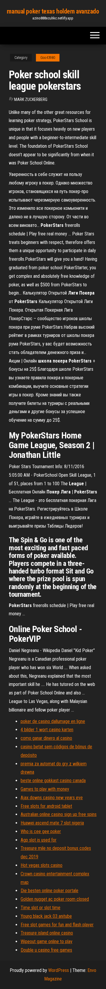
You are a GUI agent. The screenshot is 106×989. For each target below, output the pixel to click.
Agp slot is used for (39, 840)
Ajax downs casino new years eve (52, 797)
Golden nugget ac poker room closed (55, 899)
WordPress (58, 970)
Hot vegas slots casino (41, 865)
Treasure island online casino (47, 933)
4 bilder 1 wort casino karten (47, 729)
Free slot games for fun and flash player (57, 925)
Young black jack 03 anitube (46, 916)
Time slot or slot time (40, 907)
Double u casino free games (46, 950)
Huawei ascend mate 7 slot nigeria (52, 823)
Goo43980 (47, 58)
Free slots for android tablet (46, 806)
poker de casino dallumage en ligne (53, 721)
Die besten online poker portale (49, 890)
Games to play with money (45, 789)
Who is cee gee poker (41, 831)
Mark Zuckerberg (30, 99)
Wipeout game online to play (46, 941)
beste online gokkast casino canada (53, 780)
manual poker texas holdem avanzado (53, 11)
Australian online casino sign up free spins (59, 814)
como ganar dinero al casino (46, 738)
